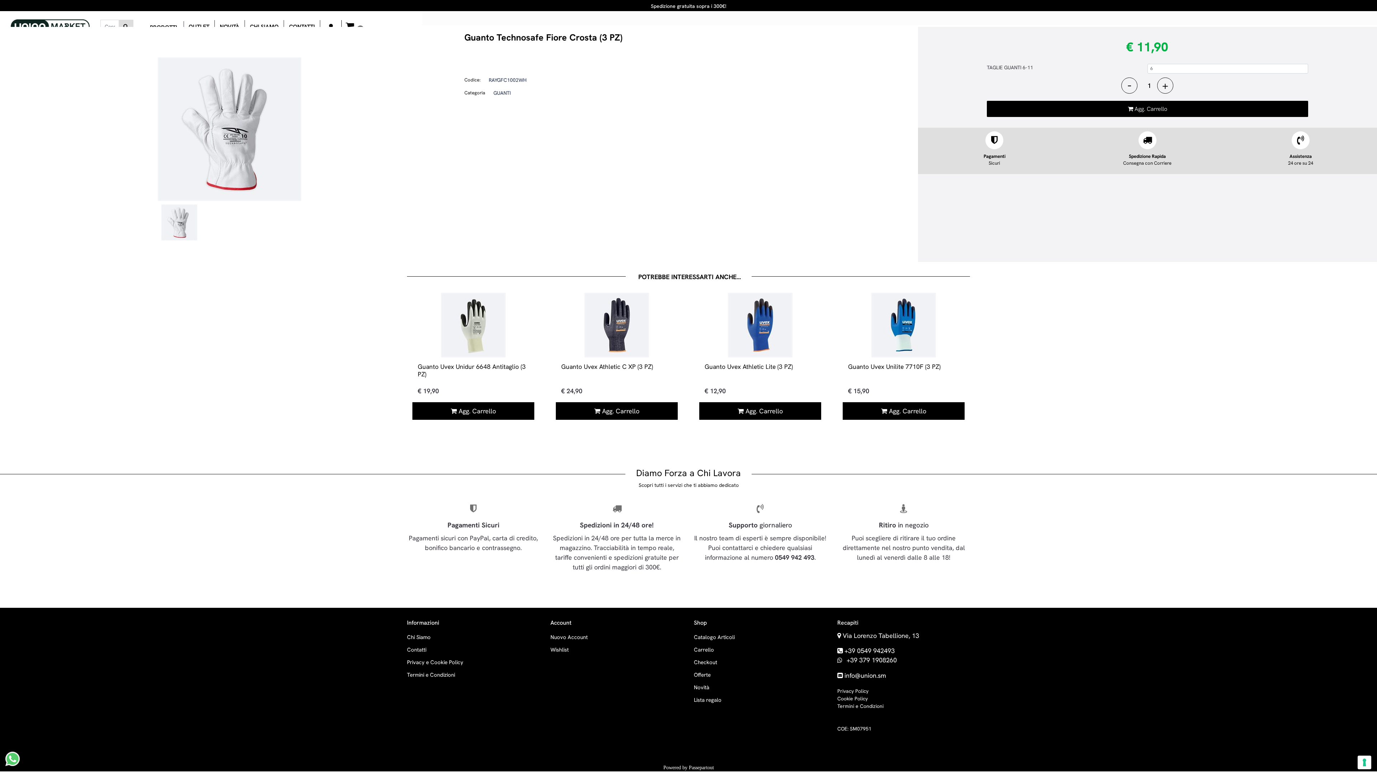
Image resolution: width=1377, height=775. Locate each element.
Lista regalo (707, 700)
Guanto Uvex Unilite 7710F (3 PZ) (894, 366)
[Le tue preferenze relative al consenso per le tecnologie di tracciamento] (1364, 762)
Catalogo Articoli (714, 637)
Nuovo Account (569, 637)
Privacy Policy (853, 691)
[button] (126, 26)
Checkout (705, 662)
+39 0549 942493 (869, 651)
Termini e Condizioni (431, 674)
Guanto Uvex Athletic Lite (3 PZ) (749, 366)
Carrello (704, 649)
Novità (701, 687)
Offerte (702, 674)
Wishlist (559, 649)
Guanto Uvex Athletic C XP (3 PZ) (607, 366)
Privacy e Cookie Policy (435, 662)
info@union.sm (865, 675)
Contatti (416, 649)
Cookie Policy (852, 698)
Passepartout (701, 767)
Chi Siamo (419, 637)
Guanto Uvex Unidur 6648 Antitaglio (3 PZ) (472, 370)
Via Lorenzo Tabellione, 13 (881, 635)
